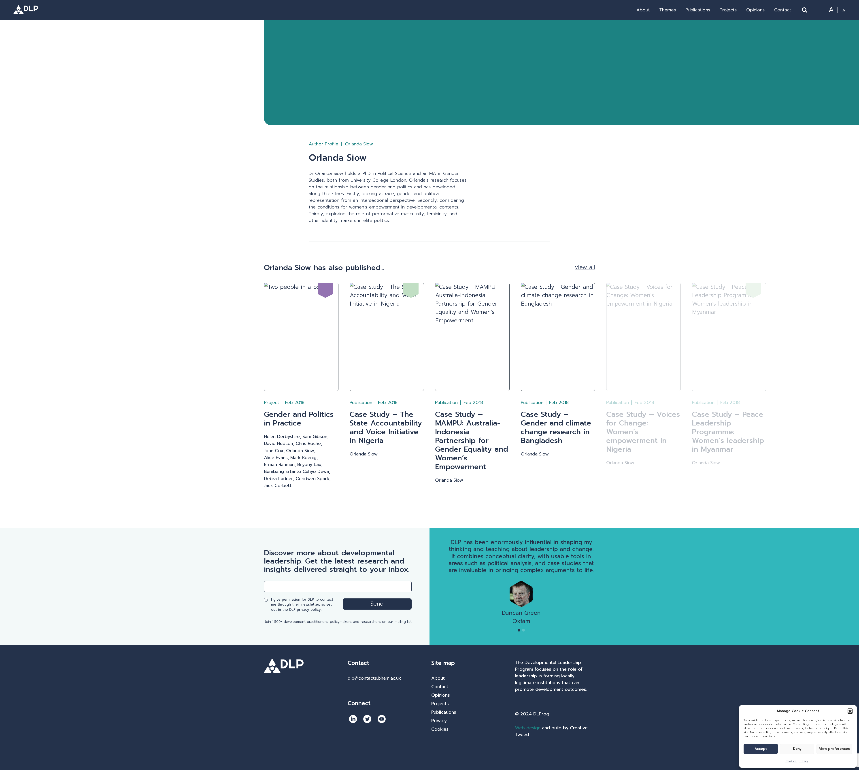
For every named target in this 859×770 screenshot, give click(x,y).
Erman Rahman (279, 464)
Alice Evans (276, 457)
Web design (527, 727)
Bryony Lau (309, 464)
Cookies (791, 761)
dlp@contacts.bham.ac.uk (374, 678)
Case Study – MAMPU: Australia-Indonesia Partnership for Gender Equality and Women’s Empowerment (471, 440)
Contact (782, 9)
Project (271, 402)
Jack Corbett (277, 485)
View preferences (834, 748)
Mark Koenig (303, 457)
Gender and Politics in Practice (299, 419)
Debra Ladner (278, 478)
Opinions (755, 9)
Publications (697, 9)
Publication (361, 402)
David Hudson (278, 443)
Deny (797, 748)
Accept (761, 748)
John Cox (273, 450)
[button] (850, 711)
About (643, 9)
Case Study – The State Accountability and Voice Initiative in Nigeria (386, 427)
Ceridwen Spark (312, 478)
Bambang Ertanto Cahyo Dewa (296, 471)
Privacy (803, 761)
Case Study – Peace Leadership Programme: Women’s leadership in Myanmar (728, 432)
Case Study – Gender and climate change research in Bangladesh (556, 427)
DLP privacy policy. (305, 609)
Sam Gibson (314, 436)
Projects (728, 9)
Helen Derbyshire (282, 436)
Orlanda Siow (300, 450)
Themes (667, 9)
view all (585, 267)
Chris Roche (308, 443)
